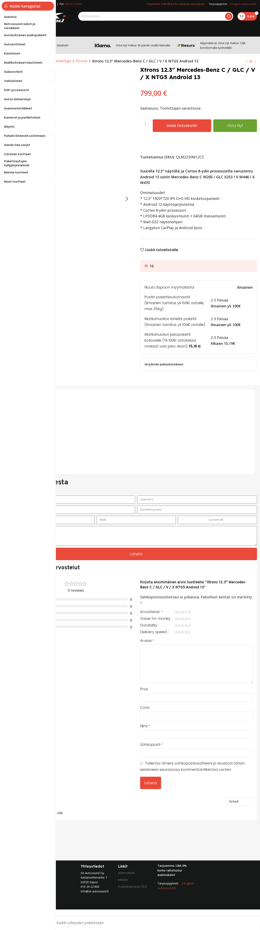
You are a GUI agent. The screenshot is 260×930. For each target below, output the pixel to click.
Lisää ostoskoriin (182, 125)
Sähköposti (151, 744)
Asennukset (126, 873)
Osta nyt (235, 125)
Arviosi (147, 640)
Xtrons (81, 60)
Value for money (155, 619)
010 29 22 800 (73, 4)
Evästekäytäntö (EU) (132, 887)
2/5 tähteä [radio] (179, 612)
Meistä (123, 880)
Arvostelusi (151, 612)
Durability (149, 625)
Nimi (145, 726)
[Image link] (204, 890)
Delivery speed (154, 632)
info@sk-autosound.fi (243, 4)
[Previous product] (247, 61)
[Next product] (255, 61)
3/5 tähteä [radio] (182, 612)
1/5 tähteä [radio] (176, 612)
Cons (145, 707)
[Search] (228, 16)
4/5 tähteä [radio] (185, 612)
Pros (144, 689)
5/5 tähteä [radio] (189, 612)
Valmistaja (61, 60)
